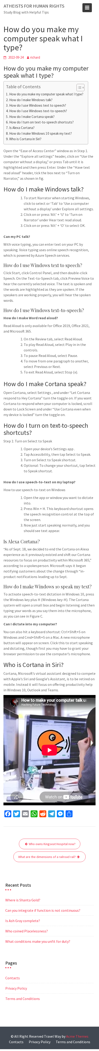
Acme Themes (77, 1036)
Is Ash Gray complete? (22, 920)
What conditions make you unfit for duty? (37, 941)
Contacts (12, 978)
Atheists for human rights (34, 6)
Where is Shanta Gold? (22, 900)
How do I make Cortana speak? (32, 116)
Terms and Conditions (22, 998)
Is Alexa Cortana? (22, 127)
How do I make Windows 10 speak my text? (40, 133)
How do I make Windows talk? (30, 100)
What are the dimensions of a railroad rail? (47, 857)
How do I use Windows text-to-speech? (38, 111)
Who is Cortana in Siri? (25, 139)
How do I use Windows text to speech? (37, 105)
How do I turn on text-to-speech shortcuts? (41, 122)
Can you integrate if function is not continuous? (42, 910)
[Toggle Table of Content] (78, 87)
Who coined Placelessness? (26, 931)
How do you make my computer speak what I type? (46, 94)
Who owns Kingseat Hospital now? (52, 844)
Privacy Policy (16, 988)
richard (35, 57)
